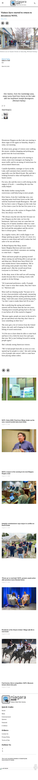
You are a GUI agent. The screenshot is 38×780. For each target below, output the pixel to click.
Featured (4, 722)
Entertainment (6, 717)
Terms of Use (6, 740)
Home (3, 710)
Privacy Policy (6, 737)
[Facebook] (2, 748)
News (3, 714)
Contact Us (5, 734)
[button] (3, 23)
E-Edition (4, 726)
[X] (2, 750)
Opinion (4, 719)
